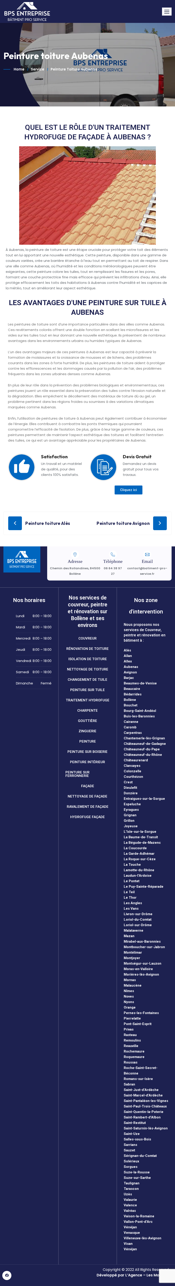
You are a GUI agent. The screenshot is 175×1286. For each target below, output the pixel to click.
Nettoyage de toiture (87, 669)
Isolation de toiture (87, 659)
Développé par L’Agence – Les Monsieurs (135, 1275)
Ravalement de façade (87, 807)
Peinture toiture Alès (47, 523)
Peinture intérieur (87, 762)
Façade (87, 786)
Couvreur (87, 638)
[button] (167, 12)
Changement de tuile (87, 680)
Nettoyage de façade (87, 796)
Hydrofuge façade (87, 817)
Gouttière (87, 721)
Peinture (87, 741)
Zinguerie (87, 731)
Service (37, 69)
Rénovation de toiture (87, 649)
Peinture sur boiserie (87, 752)
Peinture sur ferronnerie (77, 774)
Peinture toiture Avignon (123, 523)
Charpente (87, 710)
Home (19, 69)
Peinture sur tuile (87, 690)
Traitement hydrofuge (87, 700)
